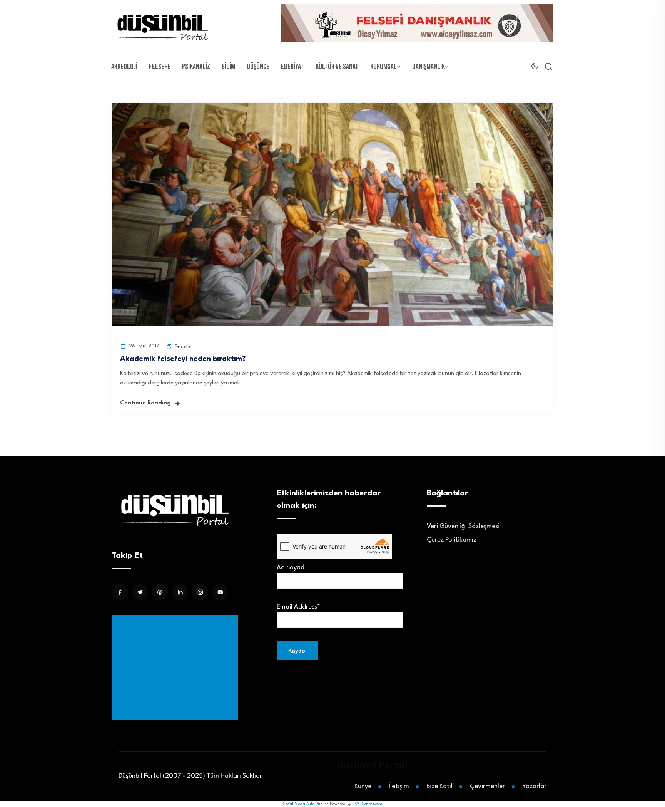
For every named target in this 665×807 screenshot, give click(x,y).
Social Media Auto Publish (306, 804)
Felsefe (159, 66)
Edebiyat (292, 66)
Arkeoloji (124, 66)
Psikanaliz (196, 66)
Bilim (228, 66)
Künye (362, 786)
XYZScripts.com (368, 804)
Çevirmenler (487, 786)
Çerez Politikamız (451, 540)
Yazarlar (534, 786)
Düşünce (258, 66)
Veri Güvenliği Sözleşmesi (463, 526)
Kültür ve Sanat (337, 66)
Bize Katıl (439, 786)
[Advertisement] (177, 667)
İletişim (399, 786)
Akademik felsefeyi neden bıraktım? (183, 359)
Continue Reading (145, 403)
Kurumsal (383, 66)
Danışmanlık (428, 66)
